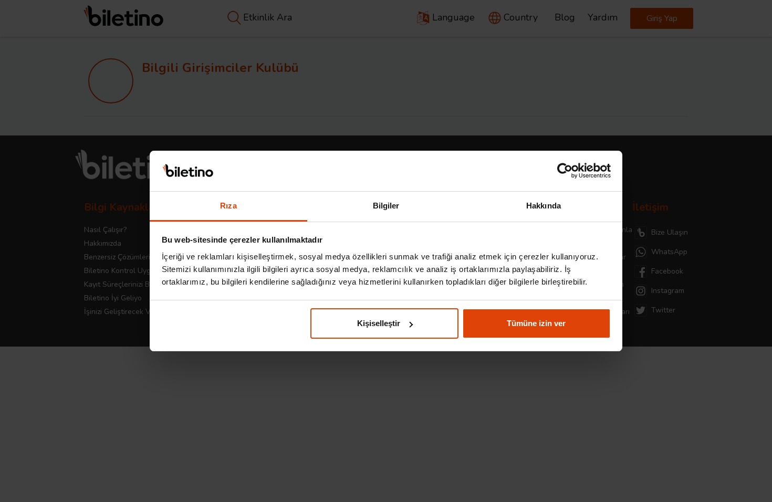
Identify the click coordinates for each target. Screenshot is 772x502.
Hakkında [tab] (543, 205)
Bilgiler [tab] (386, 205)
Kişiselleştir (378, 323)
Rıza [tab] (228, 205)
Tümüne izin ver (536, 323)
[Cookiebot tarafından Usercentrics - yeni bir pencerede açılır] (565, 171)
